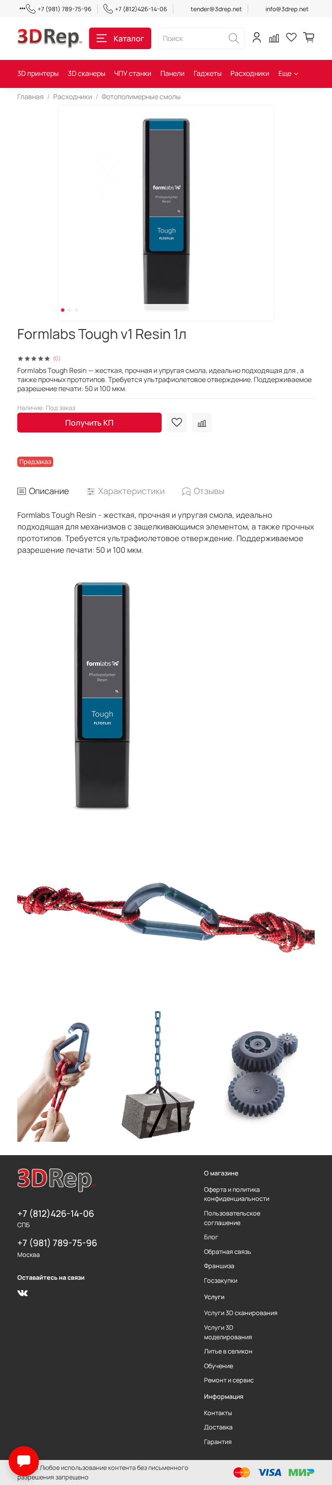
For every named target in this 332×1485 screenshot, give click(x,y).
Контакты (218, 1413)
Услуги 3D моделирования (228, 1332)
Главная (30, 96)
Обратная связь (227, 1251)
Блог (211, 1237)
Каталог (129, 38)
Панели (172, 73)
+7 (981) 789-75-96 (65, 9)
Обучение (218, 1366)
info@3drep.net (286, 9)
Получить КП (89, 422)
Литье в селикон (228, 1351)
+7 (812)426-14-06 (141, 9)
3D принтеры (38, 73)
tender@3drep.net (216, 9)
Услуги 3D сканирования (241, 1313)
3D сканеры (86, 73)
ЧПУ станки (132, 73)
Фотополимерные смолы (141, 96)
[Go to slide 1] (62, 310)
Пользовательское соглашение (232, 1218)
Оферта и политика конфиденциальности (236, 1194)
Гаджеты (208, 73)
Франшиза (219, 1266)
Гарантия (218, 1442)
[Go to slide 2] (69, 310)
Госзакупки (220, 1280)
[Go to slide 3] (76, 310)
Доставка (218, 1427)
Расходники (249, 73)
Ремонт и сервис (229, 1380)
